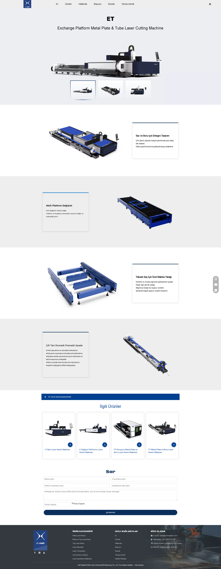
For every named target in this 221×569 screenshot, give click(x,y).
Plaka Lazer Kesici (79, 536)
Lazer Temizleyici (79, 551)
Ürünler (117, 539)
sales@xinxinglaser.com (168, 536)
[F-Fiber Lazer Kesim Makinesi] (59, 428)
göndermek (110, 512)
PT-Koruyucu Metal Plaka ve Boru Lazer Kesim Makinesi (126, 450)
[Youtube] (44, 552)
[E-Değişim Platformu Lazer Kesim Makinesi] (93, 428)
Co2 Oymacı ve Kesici (80, 555)
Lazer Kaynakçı (78, 547)
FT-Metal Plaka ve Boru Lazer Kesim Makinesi (160, 450)
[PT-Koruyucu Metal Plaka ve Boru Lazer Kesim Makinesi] (128, 428)
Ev (116, 536)
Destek (117, 551)
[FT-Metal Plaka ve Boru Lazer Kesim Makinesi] (162, 428)
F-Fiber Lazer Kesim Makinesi (57, 449)
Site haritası (139, 565)
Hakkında (118, 543)
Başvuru (118, 547)
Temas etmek (120, 555)
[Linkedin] (39, 552)
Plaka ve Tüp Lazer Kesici (82, 539)
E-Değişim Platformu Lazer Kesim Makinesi (91, 450)
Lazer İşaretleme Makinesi (82, 559)
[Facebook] (34, 552)
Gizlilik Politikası (120, 559)
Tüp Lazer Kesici (78, 543)
